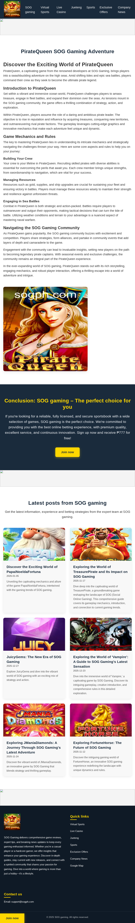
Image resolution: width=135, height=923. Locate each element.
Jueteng (76, 7)
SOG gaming (30, 10)
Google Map (76, 865)
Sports (90, 7)
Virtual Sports (45, 10)
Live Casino (61, 10)
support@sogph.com (22, 901)
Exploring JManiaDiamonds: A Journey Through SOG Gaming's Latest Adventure (34, 747)
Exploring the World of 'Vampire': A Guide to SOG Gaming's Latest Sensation (100, 661)
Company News (124, 10)
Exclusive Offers (106, 10)
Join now (67, 452)
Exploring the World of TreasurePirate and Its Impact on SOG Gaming (100, 571)
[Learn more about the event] (67, 27)
